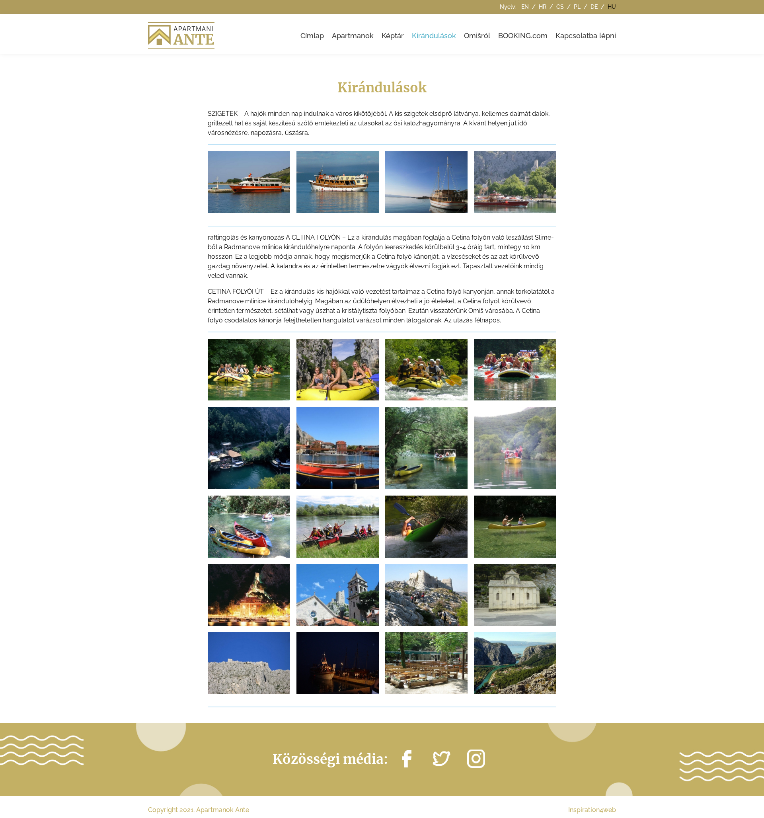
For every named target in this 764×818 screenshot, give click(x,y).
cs (560, 7)
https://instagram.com (476, 759)
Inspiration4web (592, 810)
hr (543, 7)
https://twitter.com (441, 759)
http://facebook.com (407, 759)
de (595, 7)
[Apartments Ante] (182, 34)
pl (578, 7)
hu (612, 7)
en (525, 7)
